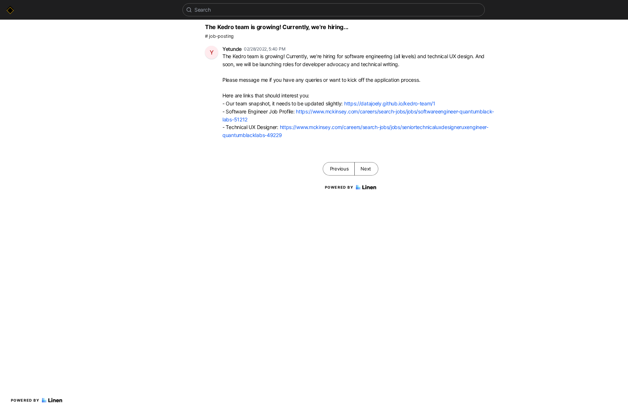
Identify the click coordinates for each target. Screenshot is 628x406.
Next (366, 169)
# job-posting (219, 36)
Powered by (25, 400)
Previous (339, 169)
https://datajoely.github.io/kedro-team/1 (389, 103)
